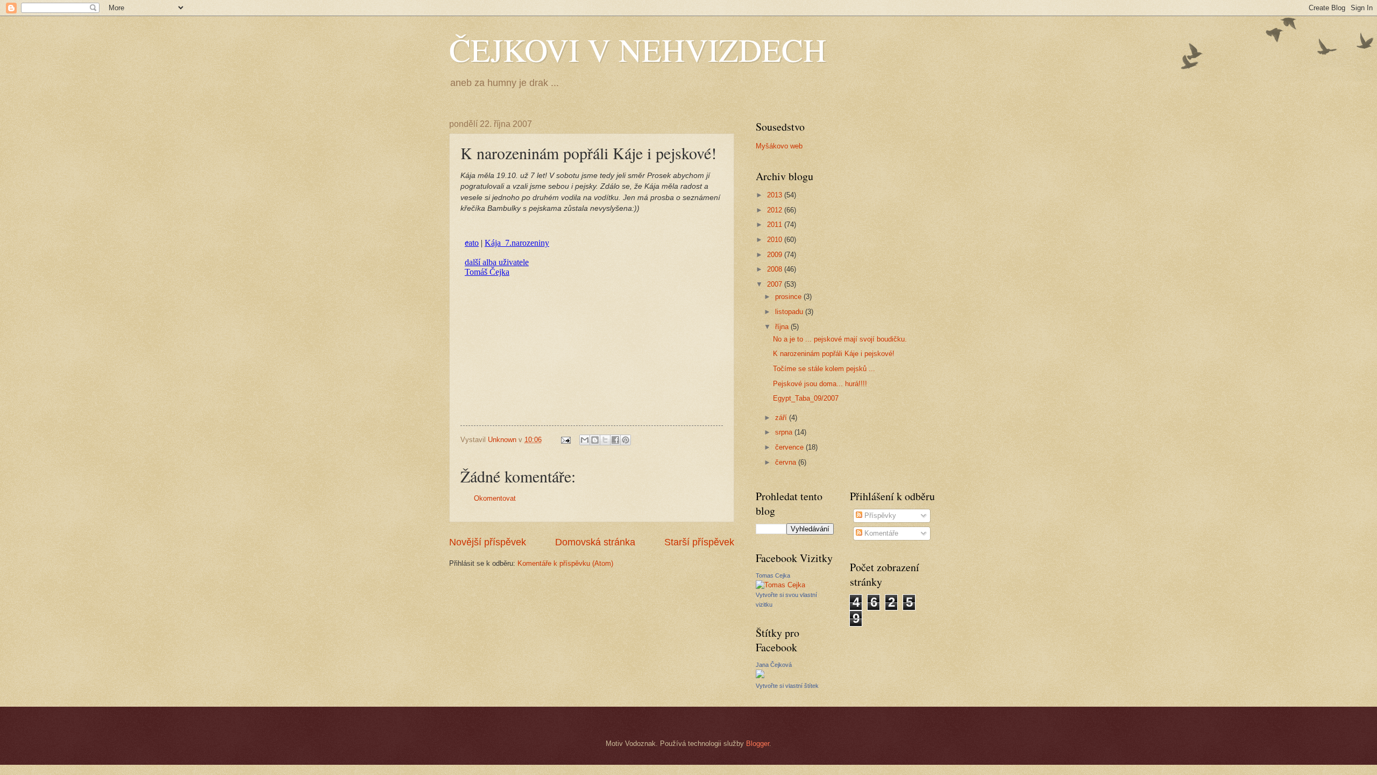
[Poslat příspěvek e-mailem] (565, 440)
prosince (789, 297)
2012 (775, 210)
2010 (775, 240)
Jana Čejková (774, 665)
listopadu (790, 312)
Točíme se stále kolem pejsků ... (824, 369)
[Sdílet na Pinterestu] (625, 440)
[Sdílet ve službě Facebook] (615, 440)
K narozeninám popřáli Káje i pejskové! (834, 354)
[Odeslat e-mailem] (584, 440)
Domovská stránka (595, 542)
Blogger (757, 744)
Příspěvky (879, 515)
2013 (775, 195)
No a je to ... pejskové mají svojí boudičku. (840, 339)
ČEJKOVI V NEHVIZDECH (637, 49)
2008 (775, 269)
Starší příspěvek (699, 542)
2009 (775, 255)
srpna (784, 432)
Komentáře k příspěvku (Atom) (565, 563)
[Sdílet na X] (605, 440)
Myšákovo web (779, 146)
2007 (775, 284)
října (783, 327)
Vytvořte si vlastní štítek (787, 685)
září (782, 418)
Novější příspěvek (487, 542)
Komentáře (880, 533)
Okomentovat (495, 498)
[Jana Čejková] (760, 676)
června (786, 462)
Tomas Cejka (773, 575)
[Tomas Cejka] (780, 585)
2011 (775, 225)
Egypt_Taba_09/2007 (806, 398)
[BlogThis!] (595, 440)
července (790, 447)
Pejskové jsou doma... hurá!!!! (820, 384)
